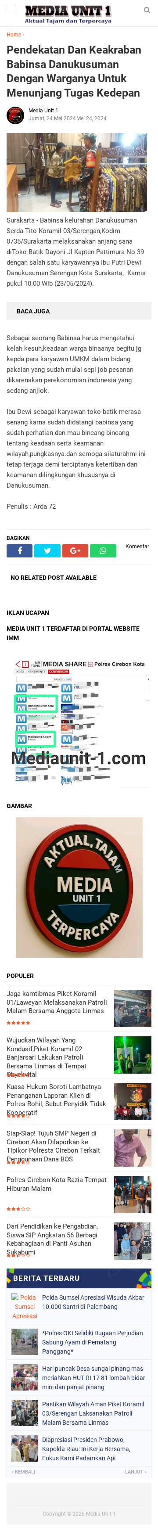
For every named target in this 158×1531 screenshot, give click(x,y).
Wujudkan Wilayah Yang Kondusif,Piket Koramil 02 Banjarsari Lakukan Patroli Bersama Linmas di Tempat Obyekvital (46, 1057)
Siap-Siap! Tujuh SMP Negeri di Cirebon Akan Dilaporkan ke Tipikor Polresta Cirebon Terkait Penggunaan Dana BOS (53, 1146)
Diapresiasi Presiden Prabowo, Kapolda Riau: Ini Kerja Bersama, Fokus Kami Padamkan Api (86, 1449)
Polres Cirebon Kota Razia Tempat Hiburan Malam (57, 1184)
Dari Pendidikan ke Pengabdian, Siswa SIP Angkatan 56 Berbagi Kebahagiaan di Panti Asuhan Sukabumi (52, 1239)
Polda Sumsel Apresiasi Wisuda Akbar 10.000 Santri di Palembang (93, 1302)
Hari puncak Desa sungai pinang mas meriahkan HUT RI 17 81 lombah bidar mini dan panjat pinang (93, 1378)
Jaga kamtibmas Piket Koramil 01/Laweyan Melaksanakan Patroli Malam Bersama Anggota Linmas (57, 1002)
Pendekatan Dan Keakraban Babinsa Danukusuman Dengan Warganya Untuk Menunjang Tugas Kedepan (74, 71)
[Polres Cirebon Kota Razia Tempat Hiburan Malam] (132, 1195)
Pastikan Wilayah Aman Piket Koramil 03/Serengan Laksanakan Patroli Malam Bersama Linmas (93, 1413)
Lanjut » (136, 1472)
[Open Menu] (11, 10)
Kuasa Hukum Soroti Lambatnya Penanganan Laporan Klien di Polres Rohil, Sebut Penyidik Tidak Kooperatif (56, 1100)
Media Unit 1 (101, 1514)
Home (14, 35)
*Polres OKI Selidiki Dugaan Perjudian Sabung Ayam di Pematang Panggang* (92, 1342)
